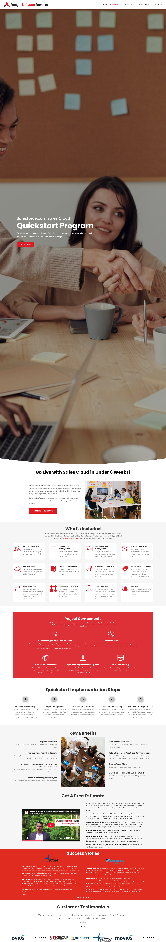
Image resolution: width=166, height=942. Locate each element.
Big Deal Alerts (29, 566)
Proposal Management (104, 566)
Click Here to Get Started (43, 511)
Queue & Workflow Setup (69, 586)
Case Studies (131, 5)
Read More (82, 897)
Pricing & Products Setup (140, 566)
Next (152, 937)
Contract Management (68, 566)
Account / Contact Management (102, 547)
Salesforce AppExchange (72, 538)
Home (105, 5)
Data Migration (29, 586)
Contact (149, 5)
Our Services (115, 5)
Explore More (25, 244)
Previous (13, 937)
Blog (141, 5)
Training (134, 586)
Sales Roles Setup (102, 586)
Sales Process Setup (139, 546)
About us (159, 5)
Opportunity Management (64, 547)
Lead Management (31, 546)
